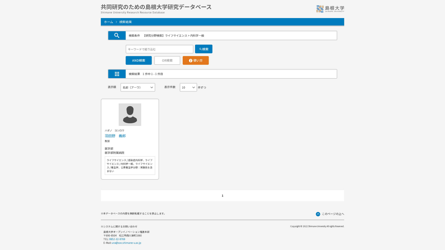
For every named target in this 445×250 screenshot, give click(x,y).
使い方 (196, 59)
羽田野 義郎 (115, 135)
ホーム (108, 21)
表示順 (112, 87)
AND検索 (138, 60)
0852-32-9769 (117, 239)
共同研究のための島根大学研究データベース (156, 8)
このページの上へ (333, 214)
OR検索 (167, 60)
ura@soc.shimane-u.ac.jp (126, 242)
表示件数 (169, 87)
